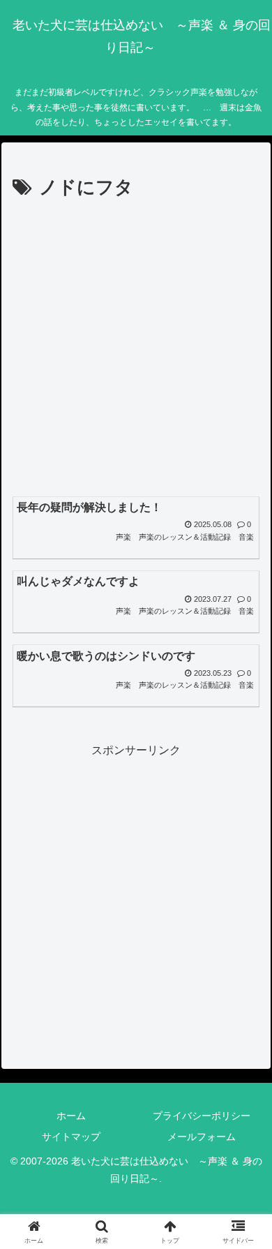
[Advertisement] (136, 347)
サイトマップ (71, 1136)
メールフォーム (201, 1136)
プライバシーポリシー (201, 1115)
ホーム (71, 1115)
